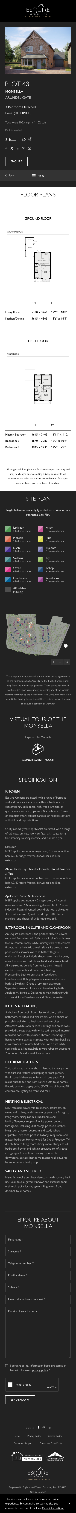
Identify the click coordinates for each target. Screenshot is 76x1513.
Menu (8, 9)
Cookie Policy (55, 1436)
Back (11, 175)
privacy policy (40, 1370)
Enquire (16, 161)
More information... (53, 1508)
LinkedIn (17, 148)
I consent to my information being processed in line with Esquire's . (38, 1365)
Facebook (6, 148)
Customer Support (23, 1443)
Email (29, 148)
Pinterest (23, 148)
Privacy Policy (34, 1436)
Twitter (12, 148)
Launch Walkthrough (38, 759)
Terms (17, 1436)
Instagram (44, 1428)
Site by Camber (38, 1491)
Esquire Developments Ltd (38, 10)
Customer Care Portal (51, 1443)
